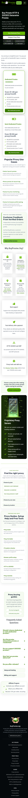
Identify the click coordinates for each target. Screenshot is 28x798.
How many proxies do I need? (11, 494)
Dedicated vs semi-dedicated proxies (15, 774)
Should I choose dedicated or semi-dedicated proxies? (14, 631)
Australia (5, 291)
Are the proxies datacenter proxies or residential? (14, 641)
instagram (22, 293)
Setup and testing (10, 670)
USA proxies (15, 747)
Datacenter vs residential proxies (15, 777)
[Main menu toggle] (25, 3)
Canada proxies (15, 749)
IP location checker (15, 766)
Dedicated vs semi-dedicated (11, 486)
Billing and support (10, 675)
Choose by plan (8, 482)
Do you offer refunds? (14, 664)
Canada (8, 288)
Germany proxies (15, 752)
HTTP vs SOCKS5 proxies (15, 782)
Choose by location (9, 505)
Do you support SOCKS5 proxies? (14, 649)
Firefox (12, 368)
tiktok (18, 293)
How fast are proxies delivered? (14, 657)
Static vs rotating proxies (15, 784)
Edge (16, 368)
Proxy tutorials (15, 772)
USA (5, 288)
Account (19, 2)
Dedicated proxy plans (14, 613)
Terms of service (15, 790)
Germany (9, 290)
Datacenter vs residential (10, 490)
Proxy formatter (15, 763)
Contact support (15, 795)
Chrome (8, 368)
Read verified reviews (11, 241)
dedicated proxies (20, 265)
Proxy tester (15, 761)
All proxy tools (15, 758)
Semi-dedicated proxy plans (15, 745)
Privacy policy (15, 793)
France (5, 290)
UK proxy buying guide (14, 610)
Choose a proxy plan (14, 390)
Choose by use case (9, 500)
